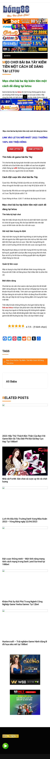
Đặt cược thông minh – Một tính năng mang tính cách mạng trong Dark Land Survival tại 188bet (23, 561)
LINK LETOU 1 (15, 149)
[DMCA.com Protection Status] (10, 736)
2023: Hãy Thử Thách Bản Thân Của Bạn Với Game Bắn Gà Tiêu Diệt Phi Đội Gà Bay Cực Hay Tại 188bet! (23, 439)
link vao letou (7, 308)
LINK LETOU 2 (35, 149)
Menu (8, 56)
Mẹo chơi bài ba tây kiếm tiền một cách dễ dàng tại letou (25, 361)
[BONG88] (16, 11)
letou (19, 92)
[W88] (25, 670)
